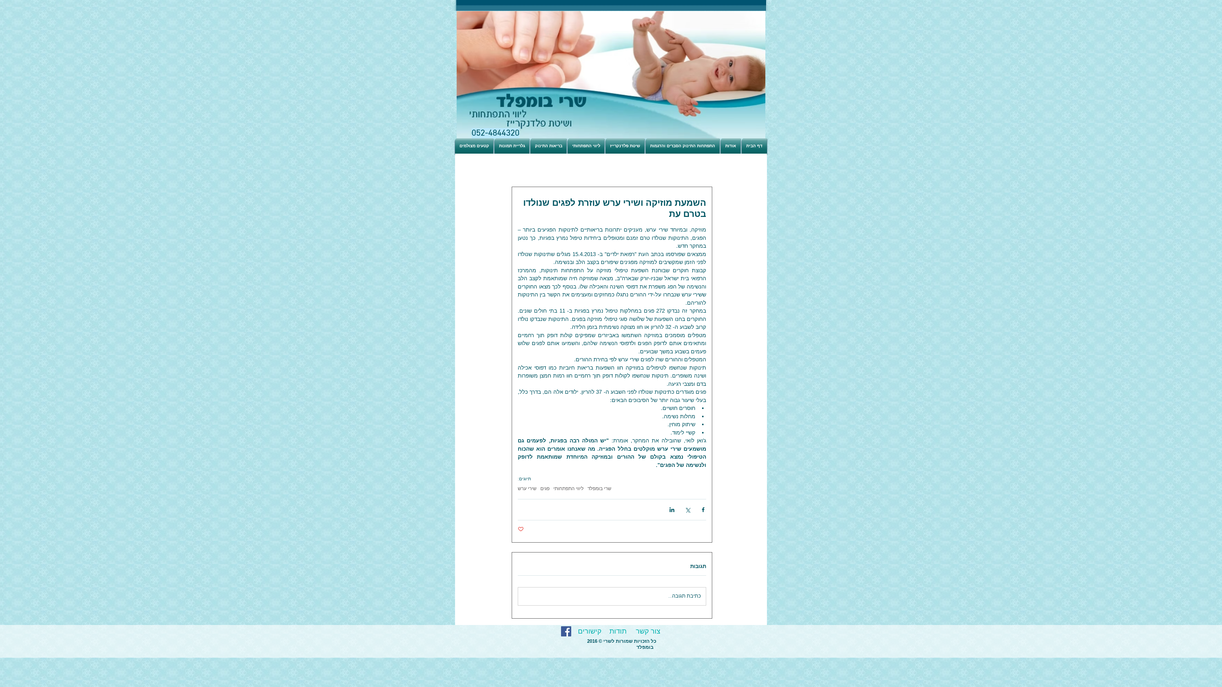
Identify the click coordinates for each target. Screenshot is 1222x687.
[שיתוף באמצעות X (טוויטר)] (688, 510)
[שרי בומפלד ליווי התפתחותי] (566, 631)
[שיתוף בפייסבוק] (703, 510)
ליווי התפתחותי (568, 489)
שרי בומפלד (599, 489)
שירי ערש (527, 489)
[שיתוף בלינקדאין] (672, 510)
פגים (545, 489)
